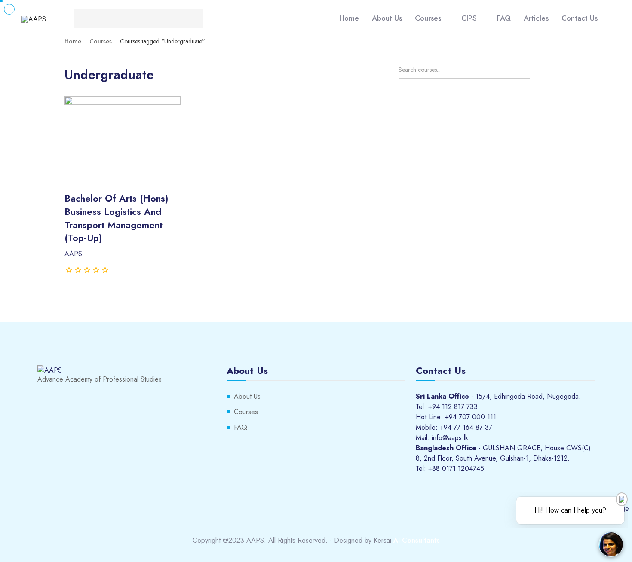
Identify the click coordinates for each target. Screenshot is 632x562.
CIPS (469, 18)
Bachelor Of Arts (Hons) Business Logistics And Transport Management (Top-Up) (116, 217)
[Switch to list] (561, 72)
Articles (536, 18)
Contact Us (579, 18)
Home (349, 18)
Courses (428, 18)
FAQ (504, 18)
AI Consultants (416, 540)
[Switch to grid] (545, 72)
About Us (387, 18)
